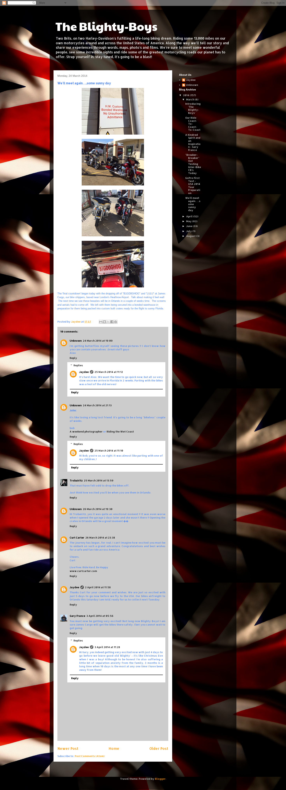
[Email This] (101, 322)
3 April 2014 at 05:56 (99, 615)
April (189, 216)
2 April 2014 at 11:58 (98, 587)
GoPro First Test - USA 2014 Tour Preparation (192, 185)
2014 (186, 95)
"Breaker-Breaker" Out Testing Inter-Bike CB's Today (193, 164)
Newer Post (67, 748)
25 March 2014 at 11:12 (109, 371)
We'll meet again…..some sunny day (192, 203)
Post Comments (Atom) (89, 756)
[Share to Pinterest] (116, 322)
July (189, 231)
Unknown (76, 340)
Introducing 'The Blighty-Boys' (193, 108)
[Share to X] (108, 322)
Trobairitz (76, 480)
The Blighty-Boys (106, 26)
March (190, 99)
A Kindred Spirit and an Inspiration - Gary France (193, 142)
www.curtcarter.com (83, 570)
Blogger (160, 778)
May (189, 221)
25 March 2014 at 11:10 (109, 450)
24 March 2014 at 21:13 (97, 405)
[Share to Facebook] (112, 322)
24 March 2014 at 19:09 (98, 340)
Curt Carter (77, 537)
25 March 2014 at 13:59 (98, 480)
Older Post (158, 748)
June (189, 226)
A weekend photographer (86, 431)
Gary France (77, 615)
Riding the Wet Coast (120, 431)
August (191, 236)
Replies (78, 365)
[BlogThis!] (104, 322)
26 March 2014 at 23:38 (100, 537)
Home (114, 748)
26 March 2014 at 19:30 (97, 509)
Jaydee (84, 371)
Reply (73, 357)
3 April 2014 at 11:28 (107, 647)
